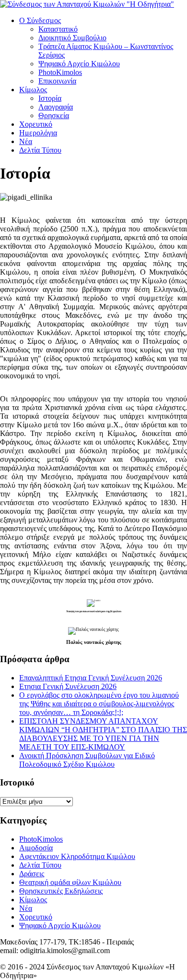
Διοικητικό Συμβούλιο (72, 38)
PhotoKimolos (60, 72)
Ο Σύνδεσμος (40, 20)
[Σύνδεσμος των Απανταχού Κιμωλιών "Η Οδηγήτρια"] (87, 4)
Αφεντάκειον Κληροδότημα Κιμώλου (77, 856)
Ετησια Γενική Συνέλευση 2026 (68, 686)
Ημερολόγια (38, 133)
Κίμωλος (33, 89)
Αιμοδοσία (36, 848)
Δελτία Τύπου (40, 150)
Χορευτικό (35, 124)
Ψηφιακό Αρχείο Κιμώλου (79, 64)
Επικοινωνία (57, 81)
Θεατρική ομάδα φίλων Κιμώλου (70, 882)
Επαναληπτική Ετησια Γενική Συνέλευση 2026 (90, 678)
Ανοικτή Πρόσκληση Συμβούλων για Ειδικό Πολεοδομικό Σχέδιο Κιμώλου (87, 759)
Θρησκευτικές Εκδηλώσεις (61, 891)
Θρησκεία (53, 115)
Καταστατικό (58, 29)
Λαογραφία (55, 107)
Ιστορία (49, 98)
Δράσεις (31, 874)
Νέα (25, 141)
